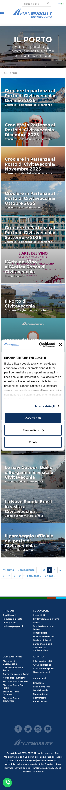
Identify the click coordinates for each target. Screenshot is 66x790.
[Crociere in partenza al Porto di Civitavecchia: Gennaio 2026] (33, 95)
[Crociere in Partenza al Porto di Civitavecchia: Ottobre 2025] (33, 198)
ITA (59, 3)
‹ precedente (26, 570)
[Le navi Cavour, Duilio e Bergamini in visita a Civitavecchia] (33, 472)
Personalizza (31, 430)
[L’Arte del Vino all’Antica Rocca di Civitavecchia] (33, 266)
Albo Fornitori (46, 764)
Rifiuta (33, 442)
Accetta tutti (33, 418)
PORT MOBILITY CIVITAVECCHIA (33, 13)
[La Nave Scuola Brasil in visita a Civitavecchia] (33, 506)
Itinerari (8, 610)
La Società (40, 678)
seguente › (34, 575)
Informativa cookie (33, 771)
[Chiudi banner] (60, 344)
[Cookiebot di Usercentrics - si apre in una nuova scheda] (41, 344)
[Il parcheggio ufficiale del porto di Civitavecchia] (33, 540)
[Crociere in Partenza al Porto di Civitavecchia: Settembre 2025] (33, 232)
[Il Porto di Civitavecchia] (33, 301)
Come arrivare (12, 656)
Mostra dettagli (45, 406)
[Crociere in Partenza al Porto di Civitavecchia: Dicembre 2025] (33, 129)
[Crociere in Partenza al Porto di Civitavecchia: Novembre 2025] (33, 164)
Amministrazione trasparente (21, 764)
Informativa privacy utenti (47, 767)
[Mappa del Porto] (33, 335)
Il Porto (38, 656)
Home (4, 73)
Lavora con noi (23, 767)
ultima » (50, 575)
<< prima (8, 570)
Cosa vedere (41, 610)
